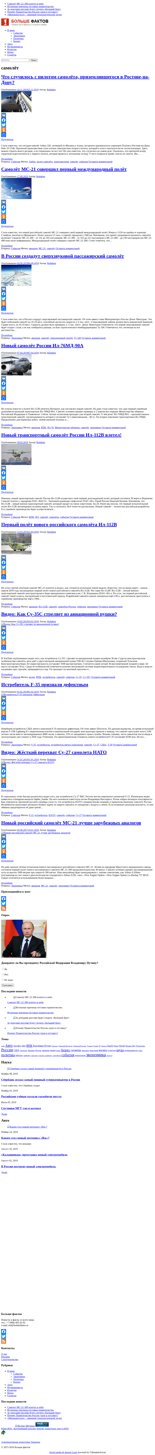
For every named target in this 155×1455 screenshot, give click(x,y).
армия (53, 1050)
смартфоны (57, 1055)
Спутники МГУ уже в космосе (21, 1108)
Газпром (55, 1046)
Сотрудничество (9, 1359)
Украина (31, 1050)
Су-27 (79, 815)
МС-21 (42, 248)
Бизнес (16, 41)
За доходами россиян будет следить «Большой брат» (34, 9)
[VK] (77, 115)
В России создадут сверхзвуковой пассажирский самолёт (62, 256)
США (103, 744)
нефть (140, 1050)
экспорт (109, 1055)
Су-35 (79, 677)
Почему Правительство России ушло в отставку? (32, 12)
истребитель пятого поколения (67, 744)
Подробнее (7, 159)
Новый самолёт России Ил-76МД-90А (42, 345)
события (83, 161)
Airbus (32, 161)
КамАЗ (110, 1046)
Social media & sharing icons (63, 1452)
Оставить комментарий (100, 161)
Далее (4, 1114)
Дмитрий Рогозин (79, 1046)
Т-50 (110, 744)
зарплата (85, 1050)
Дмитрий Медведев (65, 1046)
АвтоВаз (17, 1046)
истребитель (49, 677)
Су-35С (87, 677)
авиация (33, 248)
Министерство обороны (67, 427)
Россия (7, 1049)
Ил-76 (50, 427)
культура (112, 1050)
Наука (10, 52)
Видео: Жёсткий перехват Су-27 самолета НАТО (54, 752)
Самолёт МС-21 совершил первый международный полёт (64, 169)
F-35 (33, 744)
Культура (11, 49)
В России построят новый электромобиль (28, 1166)
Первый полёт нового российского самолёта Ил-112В (59, 524)
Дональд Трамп (92, 1046)
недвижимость (131, 1050)
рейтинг (19, 1055)
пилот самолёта (45, 161)
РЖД (134, 1046)
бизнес (65, 1050)
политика (8, 1055)
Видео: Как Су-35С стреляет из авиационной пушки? (59, 614)
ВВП (24, 1046)
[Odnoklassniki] (77, 129)
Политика (18, 38)
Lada (3, 1046)
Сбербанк (23, 1050)
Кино (116, 1046)
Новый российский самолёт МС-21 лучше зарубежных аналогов (71, 822)
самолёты (54, 517)
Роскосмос (140, 1046)
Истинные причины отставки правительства (30, 6)
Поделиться (7, 139)
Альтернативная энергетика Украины (20, 1442)
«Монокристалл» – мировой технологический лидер (34, 14)
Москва (128, 1046)
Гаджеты (11, 55)
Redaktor (51, 89)
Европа (104, 1046)
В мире (11, 30)
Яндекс (38, 1050)
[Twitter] (77, 125)
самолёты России (67, 606)
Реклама (5, 1356)
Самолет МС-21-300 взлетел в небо (25, 3)
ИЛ (37, 517)
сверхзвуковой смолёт (61, 338)
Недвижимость (15, 46)
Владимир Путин (42, 1045)
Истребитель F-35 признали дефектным (44, 684)
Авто (10, 44)
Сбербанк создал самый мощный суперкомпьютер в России (40, 1079)
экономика (95, 427)
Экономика (19, 35)
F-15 (31, 815)
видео (32, 677)
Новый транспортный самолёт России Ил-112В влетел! (61, 435)
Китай (122, 1046)
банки (58, 1050)
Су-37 (96, 744)
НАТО (52, 815)
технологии (80, 1055)
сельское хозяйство (45, 1055)
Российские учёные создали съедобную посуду (31, 1096)
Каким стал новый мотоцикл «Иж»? (25, 1137)
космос (103, 1050)
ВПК (43, 427)
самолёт (74, 161)
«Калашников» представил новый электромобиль (34, 1154)
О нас (4, 1354)
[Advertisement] (20, 1201)
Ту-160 (77, 338)
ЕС (100, 1046)
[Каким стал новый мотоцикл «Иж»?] (27, 1127)
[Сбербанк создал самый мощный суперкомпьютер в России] (39, 1068)
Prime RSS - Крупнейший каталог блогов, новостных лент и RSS (35, 1428)
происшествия (61, 161)
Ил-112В (43, 606)
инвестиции (94, 1050)
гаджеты (76, 1050)
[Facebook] (77, 120)
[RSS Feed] (77, 908)
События (18, 33)
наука (120, 1050)
